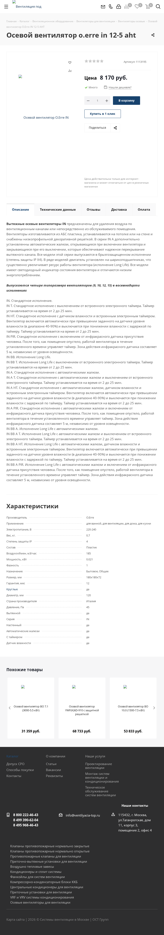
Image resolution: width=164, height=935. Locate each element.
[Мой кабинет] (118, 6)
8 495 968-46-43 (25, 825)
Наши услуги (95, 756)
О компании (55, 756)
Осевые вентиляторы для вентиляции (40, 902)
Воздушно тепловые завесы (32, 866)
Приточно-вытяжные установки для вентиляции (48, 861)
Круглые (12, 589)
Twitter (143, 920)
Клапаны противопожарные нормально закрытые (49, 846)
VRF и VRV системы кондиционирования (42, 897)
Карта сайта (15, 919)
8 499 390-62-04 (25, 820)
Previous (9, 708)
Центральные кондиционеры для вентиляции (46, 887)
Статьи (51, 764)
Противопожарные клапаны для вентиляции (45, 856)
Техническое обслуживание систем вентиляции (100, 791)
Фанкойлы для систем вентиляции (37, 877)
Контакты (13, 776)
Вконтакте (133, 920)
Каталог (12, 756)
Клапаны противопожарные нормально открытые (49, 851)
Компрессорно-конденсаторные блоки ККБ (44, 882)
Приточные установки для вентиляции (41, 892)
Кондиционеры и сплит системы (36, 871)
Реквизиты (54, 776)
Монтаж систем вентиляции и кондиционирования (102, 777)
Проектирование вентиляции (98, 766)
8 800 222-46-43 (25, 814)
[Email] (103, 6)
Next (154, 708)
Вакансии (53, 770)
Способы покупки (20, 770)
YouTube (154, 920)
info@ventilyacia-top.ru (83, 815)
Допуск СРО (15, 764)
